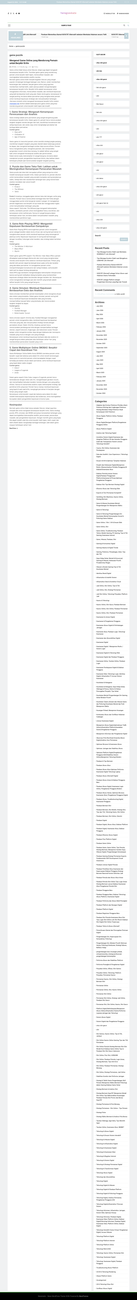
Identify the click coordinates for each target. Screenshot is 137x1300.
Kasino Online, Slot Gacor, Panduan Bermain (111, 605)
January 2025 (100, 381)
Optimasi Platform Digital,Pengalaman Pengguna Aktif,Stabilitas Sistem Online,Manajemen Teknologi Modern (109, 755)
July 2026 (99, 306)
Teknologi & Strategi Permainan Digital (109, 1164)
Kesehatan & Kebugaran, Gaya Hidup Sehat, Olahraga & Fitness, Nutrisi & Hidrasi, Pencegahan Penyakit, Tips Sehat (110, 689)
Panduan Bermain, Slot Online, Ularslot (109, 816)
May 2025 (99, 364)
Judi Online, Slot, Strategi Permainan (108, 590)
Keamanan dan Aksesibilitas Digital (108, 638)
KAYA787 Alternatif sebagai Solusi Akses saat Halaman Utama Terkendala (92, 2)
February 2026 (101, 327)
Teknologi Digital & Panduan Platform (108, 1189)
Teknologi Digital (102, 1181)
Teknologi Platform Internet (105, 1241)
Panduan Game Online (103, 843)
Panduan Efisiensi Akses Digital (107, 835)
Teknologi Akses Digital (104, 1173)
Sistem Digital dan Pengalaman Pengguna (110, 1021)
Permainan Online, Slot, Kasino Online (108, 990)
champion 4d (14, 104)
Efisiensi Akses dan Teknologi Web (108, 489)
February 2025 (101, 377)
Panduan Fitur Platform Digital (106, 839)
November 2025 (101, 339)
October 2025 (100, 343)
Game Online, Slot (102, 527)
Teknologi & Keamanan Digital (106, 1148)
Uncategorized (101, 1280)
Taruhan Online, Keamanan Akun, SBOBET (110, 1127)
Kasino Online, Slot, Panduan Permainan (109, 613)
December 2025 (101, 335)
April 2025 (99, 368)
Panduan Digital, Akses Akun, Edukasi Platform (112, 824)
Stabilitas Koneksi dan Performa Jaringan (110, 1076)
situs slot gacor (101, 121)
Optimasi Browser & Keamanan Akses (109, 744)
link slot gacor (101, 87)
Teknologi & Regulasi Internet (106, 1156)
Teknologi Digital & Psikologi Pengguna (109, 1193)
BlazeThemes (83, 1296)
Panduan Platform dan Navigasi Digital (109, 905)
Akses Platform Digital (104, 429)
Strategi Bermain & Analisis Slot (107, 1089)
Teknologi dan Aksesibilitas (105, 1177)
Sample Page (66, 25)
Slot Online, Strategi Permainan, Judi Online (110, 1072)
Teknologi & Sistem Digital (105, 1160)
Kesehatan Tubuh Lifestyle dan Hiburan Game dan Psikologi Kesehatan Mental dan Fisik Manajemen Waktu (111, 704)
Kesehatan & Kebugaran (104, 682)
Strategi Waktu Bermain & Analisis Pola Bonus (111, 1116)
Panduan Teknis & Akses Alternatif (107, 926)
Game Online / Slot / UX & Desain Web (109, 522)
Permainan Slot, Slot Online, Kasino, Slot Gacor (112, 1004)
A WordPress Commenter (105, 294)
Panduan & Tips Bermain (104, 761)
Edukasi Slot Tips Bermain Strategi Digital (110, 484)
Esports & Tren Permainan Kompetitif (108, 493)
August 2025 (100, 352)
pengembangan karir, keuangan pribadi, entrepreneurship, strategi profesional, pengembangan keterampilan (109, 954)
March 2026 (100, 323)
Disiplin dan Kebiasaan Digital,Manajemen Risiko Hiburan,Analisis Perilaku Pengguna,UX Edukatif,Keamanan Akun (111, 467)
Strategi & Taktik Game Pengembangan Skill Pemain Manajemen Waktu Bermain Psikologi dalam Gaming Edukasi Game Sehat (111, 1083)
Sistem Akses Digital (103, 1017)
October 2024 (100, 393)
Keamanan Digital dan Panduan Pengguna (110, 657)
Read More (13, 428)
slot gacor (99, 154)
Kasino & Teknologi (102, 600)
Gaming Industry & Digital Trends (107, 548)
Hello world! (121, 294)
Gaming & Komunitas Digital (105, 544)
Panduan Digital (101, 820)
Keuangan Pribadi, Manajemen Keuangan (109, 710)
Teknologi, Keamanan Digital (105, 1257)
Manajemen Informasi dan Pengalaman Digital (111, 734)
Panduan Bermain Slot (103, 806)
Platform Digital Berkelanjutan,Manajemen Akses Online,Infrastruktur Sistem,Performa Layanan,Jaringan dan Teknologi (110, 1011)
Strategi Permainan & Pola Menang (108, 1104)
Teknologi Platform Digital (105, 1236)
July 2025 (99, 356)
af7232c (14, 67)
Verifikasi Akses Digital (104, 1288)
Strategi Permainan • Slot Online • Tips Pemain (111, 1108)
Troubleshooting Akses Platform (107, 1268)
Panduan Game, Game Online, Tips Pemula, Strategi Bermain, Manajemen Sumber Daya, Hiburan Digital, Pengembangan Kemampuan (111, 850)
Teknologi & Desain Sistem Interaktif (108, 1135)
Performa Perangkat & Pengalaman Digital (110, 964)
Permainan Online (102, 985)
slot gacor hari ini (102, 203)
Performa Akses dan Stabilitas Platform (109, 960)
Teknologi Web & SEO (103, 1249)
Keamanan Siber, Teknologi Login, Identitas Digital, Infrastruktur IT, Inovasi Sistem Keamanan (110, 676)
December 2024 (101, 385)
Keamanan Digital (102, 642)
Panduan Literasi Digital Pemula (107, 865)
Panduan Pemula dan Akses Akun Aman (109, 877)
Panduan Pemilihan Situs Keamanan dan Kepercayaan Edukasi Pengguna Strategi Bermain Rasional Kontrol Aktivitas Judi (109, 871)
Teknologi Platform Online (105, 1245)
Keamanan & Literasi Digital (105, 617)
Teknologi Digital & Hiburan (105, 1185)
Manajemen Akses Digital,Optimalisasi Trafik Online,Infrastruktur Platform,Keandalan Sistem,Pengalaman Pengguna (111, 727)
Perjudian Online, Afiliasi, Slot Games (108, 969)
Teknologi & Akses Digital (105, 1131)
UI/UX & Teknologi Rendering (106, 1272)
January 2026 (100, 331)
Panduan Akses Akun (103, 765)
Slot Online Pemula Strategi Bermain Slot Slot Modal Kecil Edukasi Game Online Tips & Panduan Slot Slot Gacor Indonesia (111, 1049)
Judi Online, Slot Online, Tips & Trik (108, 586)
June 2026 (99, 310)
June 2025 (99, 360)
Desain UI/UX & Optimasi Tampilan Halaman (111, 461)
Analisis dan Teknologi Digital (106, 433)
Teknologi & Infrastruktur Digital (107, 1144)
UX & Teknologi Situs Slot (105, 1284)
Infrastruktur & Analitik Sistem (106, 577)
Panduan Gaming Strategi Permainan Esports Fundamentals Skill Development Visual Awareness (111, 858)
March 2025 (100, 372)
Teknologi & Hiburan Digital (105, 1140)
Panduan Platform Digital (104, 909)
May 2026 (99, 314)
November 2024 (101, 389)
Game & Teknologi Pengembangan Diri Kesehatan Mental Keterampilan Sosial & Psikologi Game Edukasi (110, 516)
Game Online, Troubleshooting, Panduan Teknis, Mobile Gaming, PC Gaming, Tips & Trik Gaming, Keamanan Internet (112, 533)
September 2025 (101, 348)
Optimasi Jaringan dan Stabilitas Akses (109, 748)
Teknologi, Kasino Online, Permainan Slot (110, 1253)
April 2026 (99, 319)
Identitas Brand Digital (103, 573)
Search (98, 235)
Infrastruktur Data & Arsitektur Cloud (108, 582)
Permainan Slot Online (103, 994)
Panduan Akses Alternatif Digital (107, 776)
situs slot (99, 145)
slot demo (99, 178)
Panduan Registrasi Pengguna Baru (108, 913)
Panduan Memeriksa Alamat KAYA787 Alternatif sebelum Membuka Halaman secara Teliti (44, 34)
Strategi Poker (101, 1112)
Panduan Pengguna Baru (104, 890)
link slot (99, 112)
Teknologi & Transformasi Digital (107, 1169)
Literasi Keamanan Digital (105, 721)
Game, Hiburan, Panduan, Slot (106, 539)
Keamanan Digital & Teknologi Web (108, 653)
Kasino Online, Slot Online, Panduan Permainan (112, 609)
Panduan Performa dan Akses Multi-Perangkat (111, 901)
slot (97, 96)
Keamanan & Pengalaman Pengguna (108, 621)
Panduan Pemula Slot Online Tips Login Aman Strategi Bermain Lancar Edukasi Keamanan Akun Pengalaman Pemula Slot (111, 884)
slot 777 (99, 137)
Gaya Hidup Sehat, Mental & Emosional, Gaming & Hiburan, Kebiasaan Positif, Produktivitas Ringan (109, 560)
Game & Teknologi (102, 510)
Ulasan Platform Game (104, 1276)
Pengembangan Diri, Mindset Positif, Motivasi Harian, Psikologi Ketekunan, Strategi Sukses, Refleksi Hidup (111, 945)
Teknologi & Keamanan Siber (106, 1152)
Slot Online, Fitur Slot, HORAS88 (107, 1055)
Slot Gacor (100, 104)
